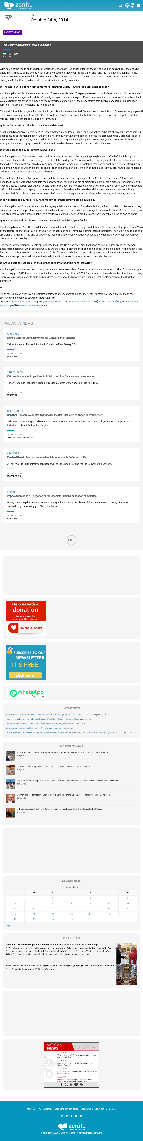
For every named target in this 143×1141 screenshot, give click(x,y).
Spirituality (15, 372)
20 (15, 914)
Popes (11, 491)
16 (71, 909)
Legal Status (86, 1109)
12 (128, 903)
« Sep (8, 925)
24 (90, 914)
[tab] (58, 1047)
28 (34, 919)
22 (53, 914)
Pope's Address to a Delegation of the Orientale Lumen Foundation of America (51, 496)
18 (109, 909)
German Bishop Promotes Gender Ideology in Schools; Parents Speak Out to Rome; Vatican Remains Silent (63, 795)
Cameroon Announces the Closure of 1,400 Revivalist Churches (33, 728)
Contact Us (111, 1109)
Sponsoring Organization (66, 1109)
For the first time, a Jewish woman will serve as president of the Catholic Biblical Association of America (62, 752)
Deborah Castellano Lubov (20, 437)
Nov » (14, 925)
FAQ (39, 1109)
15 (53, 909)
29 (53, 919)
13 (15, 909)
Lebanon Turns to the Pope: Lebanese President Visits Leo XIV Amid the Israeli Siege (42, 719)
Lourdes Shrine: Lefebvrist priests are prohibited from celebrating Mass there (39, 723)
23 (71, 914)
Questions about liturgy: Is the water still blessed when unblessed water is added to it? (54, 766)
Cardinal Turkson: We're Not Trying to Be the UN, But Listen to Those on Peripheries (54, 415)
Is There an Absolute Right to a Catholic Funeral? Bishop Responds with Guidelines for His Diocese (59, 809)
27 (15, 919)
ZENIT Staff (8, 57)
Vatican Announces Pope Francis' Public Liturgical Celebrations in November (51, 376)
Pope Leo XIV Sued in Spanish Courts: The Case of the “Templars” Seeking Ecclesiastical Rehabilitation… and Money (67, 781)
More (71, 540)
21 (34, 914)
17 (90, 909)
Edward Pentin (14, 476)
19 (128, 909)
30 (71, 919)
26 (128, 914)
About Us (31, 1109)
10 (90, 903)
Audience (48, 1109)
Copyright (99, 1109)
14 (34, 909)
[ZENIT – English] (40, 5)
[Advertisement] (71, 575)
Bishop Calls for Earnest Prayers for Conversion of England (41, 337)
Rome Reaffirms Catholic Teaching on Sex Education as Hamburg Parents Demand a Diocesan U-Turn (50, 714)
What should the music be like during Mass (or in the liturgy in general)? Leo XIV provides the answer (60, 965)
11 (109, 903)
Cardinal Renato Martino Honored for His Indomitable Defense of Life (46, 457)
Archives (13, 333)
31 (90, 919)
